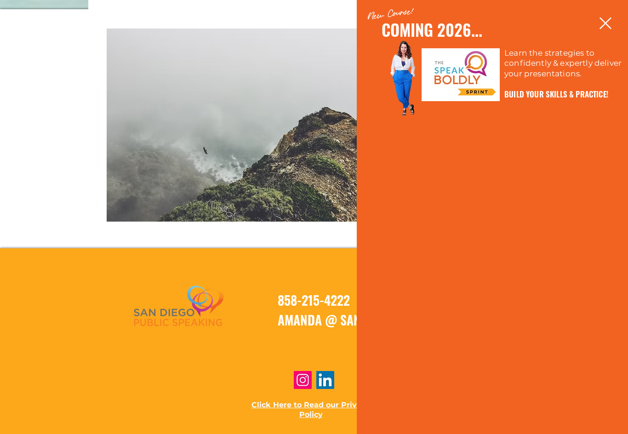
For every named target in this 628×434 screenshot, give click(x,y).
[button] (605, 23)
